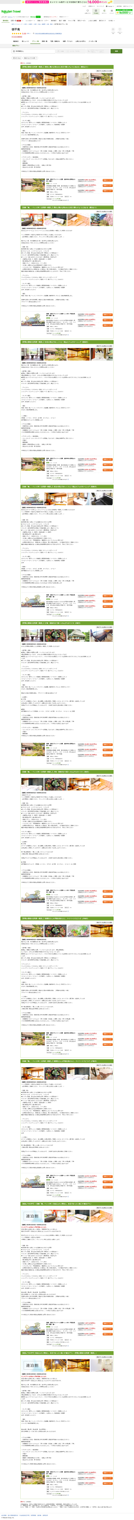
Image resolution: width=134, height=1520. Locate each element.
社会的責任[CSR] (24, 1515)
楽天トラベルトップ (17, 24)
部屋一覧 (44, 41)
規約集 (39, 1515)
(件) (28, 33)
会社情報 (3, 1515)
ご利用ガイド (91, 6)
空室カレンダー (108, 180)
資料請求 (45, 1515)
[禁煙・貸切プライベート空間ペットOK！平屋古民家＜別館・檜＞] (33, 319)
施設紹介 (16, 41)
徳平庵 (16, 29)
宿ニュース (25, 41)
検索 (116, 51)
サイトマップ (100, 6)
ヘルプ (84, 6)
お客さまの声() (81, 41)
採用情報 (33, 1515)
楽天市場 (119, 6)
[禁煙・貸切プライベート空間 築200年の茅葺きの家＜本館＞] (33, 185)
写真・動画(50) (55, 41)
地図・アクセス (67, 41)
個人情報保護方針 (13, 1515)
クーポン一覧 (93, 41)
